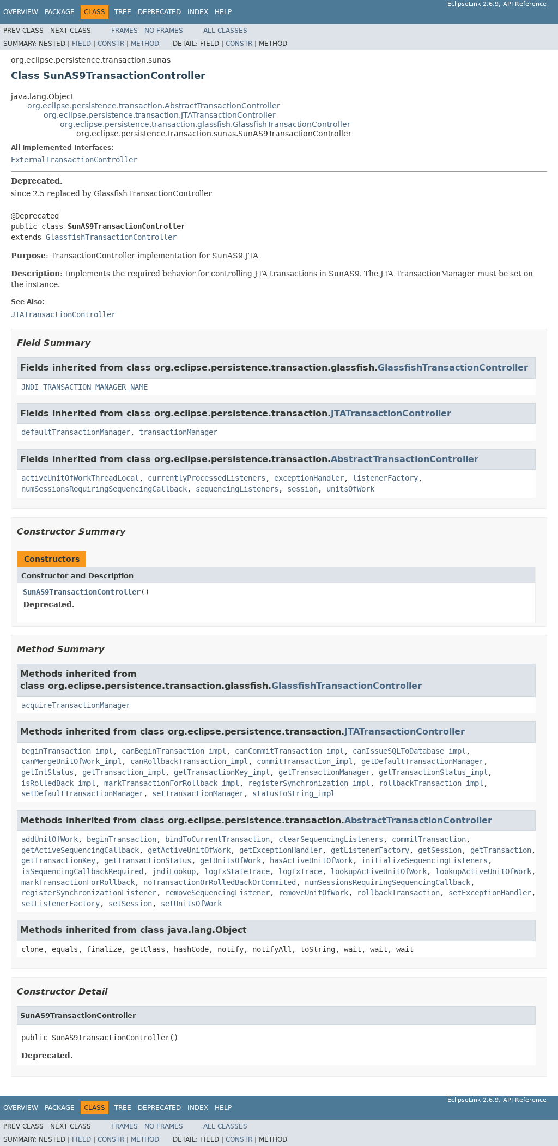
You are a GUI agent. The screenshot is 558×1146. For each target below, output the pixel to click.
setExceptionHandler (489, 892)
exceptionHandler (309, 478)
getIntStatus (47, 772)
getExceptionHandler (280, 850)
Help (223, 12)
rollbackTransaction (398, 892)
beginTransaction (121, 839)
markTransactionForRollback (78, 882)
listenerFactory (385, 478)
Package (60, 12)
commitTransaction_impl (305, 761)
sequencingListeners (237, 488)
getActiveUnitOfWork (189, 850)
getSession (440, 850)
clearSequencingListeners (330, 839)
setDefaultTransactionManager (82, 793)
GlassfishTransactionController (111, 237)
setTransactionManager (198, 793)
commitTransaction (429, 839)
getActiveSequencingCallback (80, 850)
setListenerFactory (60, 903)
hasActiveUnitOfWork (311, 860)
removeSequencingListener (217, 892)
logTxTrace (300, 871)
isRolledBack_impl (58, 783)
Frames (124, 30)
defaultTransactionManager (75, 432)
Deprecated (159, 12)
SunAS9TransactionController (82, 591)
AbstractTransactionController (404, 459)
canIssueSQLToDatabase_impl (409, 751)
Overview (20, 12)
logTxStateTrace (237, 871)
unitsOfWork (350, 488)
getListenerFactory (370, 850)
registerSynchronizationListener (88, 892)
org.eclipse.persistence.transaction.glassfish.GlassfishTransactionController (205, 124)
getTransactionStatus (147, 860)
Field (81, 43)
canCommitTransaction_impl (289, 751)
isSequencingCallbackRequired (82, 871)
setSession (130, 903)
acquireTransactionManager (75, 705)
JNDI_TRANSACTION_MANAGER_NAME (84, 387)
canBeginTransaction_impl (174, 751)
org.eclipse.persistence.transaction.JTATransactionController (160, 115)
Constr (111, 43)
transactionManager (178, 432)
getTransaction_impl (123, 772)
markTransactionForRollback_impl (171, 783)
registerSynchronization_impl (309, 783)
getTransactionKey (58, 860)
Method (145, 43)
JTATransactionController (391, 413)
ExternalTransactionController (74, 159)
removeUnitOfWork (313, 892)
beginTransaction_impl (67, 751)
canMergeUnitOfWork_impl (71, 761)
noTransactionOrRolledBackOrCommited (219, 882)
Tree (122, 12)
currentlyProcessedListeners (206, 478)
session (302, 488)
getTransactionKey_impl (222, 772)
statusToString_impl (293, 793)
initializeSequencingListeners (424, 860)
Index (197, 12)
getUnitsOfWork (230, 860)
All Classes (225, 30)
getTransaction (500, 850)
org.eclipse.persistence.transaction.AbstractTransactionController (153, 105)
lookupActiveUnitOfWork (379, 871)
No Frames (163, 30)
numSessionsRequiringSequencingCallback (104, 488)
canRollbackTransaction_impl (189, 761)
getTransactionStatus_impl (433, 772)
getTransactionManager (324, 772)
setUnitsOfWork (191, 903)
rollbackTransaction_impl (431, 783)
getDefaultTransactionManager (422, 761)
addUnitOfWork (49, 839)
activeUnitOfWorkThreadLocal (80, 478)
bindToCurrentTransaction (217, 839)
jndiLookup (174, 871)
